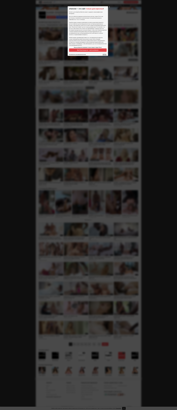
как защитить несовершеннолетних (77, 54)
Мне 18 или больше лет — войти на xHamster (87, 50)
